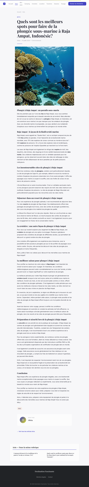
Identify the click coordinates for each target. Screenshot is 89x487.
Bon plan (21, 4)
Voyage (63, 4)
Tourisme (49, 4)
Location (41, 4)
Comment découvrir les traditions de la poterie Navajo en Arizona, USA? (26, 454)
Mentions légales (41, 477)
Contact (50, 477)
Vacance (56, 4)
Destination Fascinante (44, 471)
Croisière (34, 4)
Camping (27, 4)
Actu (16, 4)
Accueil (11, 4)
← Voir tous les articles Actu (26, 431)
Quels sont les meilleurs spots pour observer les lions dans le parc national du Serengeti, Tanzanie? (60, 455)
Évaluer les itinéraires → (77, 3)
